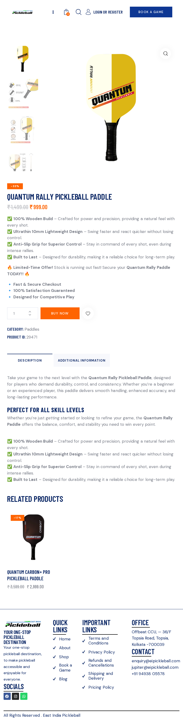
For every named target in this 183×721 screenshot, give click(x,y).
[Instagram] (15, 696)
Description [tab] (30, 360)
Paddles (32, 329)
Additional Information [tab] (82, 360)
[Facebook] (7, 696)
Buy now (60, 313)
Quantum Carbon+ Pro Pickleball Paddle (28, 575)
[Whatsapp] (23, 696)
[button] (165, 53)
